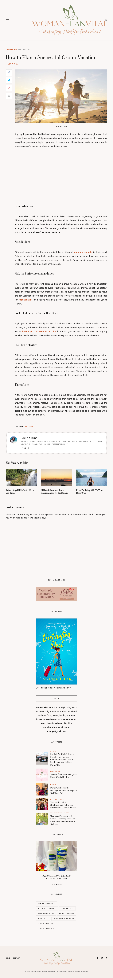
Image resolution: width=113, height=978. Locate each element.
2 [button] (54, 884)
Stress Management (60, 813)
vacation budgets (83, 252)
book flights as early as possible (39, 331)
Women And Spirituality (64, 919)
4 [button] (59, 884)
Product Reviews (66, 913)
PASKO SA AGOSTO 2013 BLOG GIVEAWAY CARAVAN (56, 877)
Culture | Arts (57, 799)
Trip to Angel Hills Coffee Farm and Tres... (20, 491)
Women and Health (46, 924)
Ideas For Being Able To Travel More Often (90, 491)
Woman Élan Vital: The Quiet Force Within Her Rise (63, 776)
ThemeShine (84, 971)
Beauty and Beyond (46, 903)
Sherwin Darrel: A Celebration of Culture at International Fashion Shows (63, 805)
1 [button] (52, 884)
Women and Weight (46, 929)
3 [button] (57, 884)
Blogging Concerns (47, 908)
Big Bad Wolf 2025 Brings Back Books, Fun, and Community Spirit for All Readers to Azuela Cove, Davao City (61, 759)
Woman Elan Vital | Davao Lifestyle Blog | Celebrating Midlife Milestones (52, 971)
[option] (56, 861)
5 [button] (61, 884)
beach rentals (25, 300)
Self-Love (55, 771)
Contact (16, 958)
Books (53, 751)
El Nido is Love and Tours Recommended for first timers (54, 491)
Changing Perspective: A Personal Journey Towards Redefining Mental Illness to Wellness (62, 820)
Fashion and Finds (46, 913)
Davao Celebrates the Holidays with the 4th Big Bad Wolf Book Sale (63, 790)
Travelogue (11, 49)
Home (8, 958)
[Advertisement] (61, 175)
